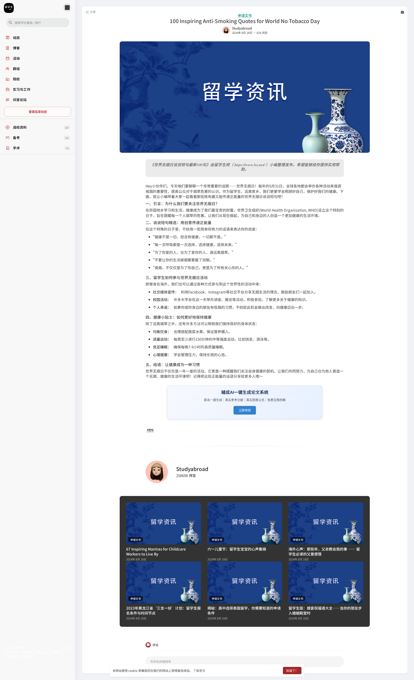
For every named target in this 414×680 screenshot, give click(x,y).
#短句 (150, 430)
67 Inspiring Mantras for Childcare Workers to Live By (156, 551)
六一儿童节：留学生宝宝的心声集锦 (236, 549)
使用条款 (56, 652)
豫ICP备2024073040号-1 (19, 656)
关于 (6, 652)
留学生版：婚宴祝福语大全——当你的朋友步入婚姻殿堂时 (325, 610)
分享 (92, 12)
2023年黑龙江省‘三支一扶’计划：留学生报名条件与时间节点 (163, 610)
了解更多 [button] (199, 670)
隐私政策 (42, 652)
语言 (68, 648)
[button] (37, 22)
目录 (16, 652)
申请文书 (245, 15)
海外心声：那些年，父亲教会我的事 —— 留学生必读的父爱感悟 (324, 551)
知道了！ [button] (292, 670)
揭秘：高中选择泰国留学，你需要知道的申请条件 (244, 610)
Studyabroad (242, 28)
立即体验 (245, 410)
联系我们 (27, 652)
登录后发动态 (38, 111)
